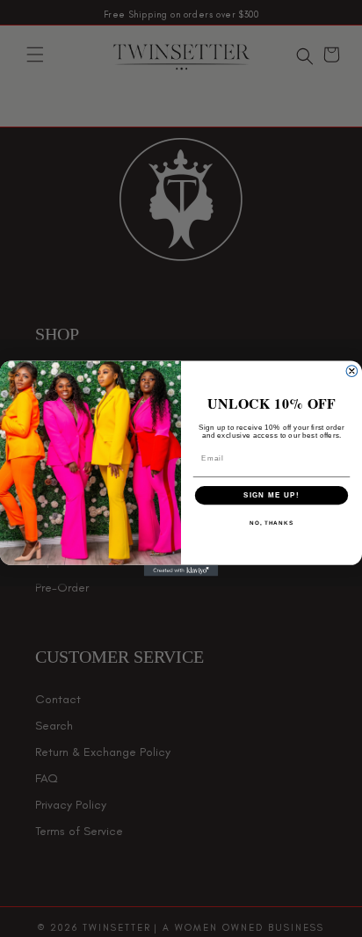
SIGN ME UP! (271, 495)
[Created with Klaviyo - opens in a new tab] (181, 571)
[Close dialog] (352, 371)
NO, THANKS (271, 523)
